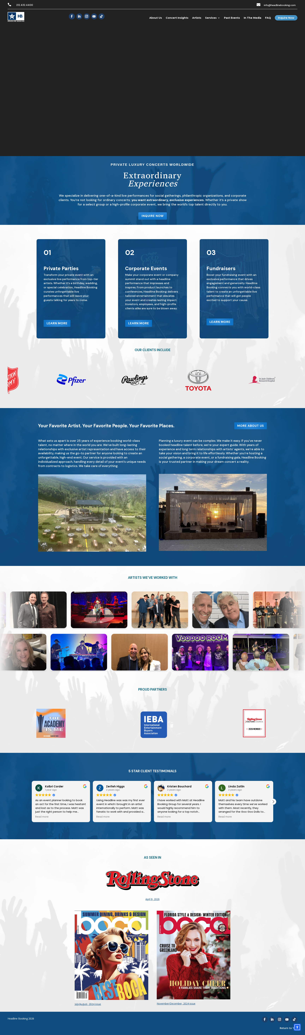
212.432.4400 (24, 5)
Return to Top (288, 1028)
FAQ (268, 18)
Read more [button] (42, 816)
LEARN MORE (57, 323)
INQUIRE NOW (153, 216)
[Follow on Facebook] (72, 16)
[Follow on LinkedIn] (79, 16)
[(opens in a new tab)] (152, 907)
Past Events (232, 18)
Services (211, 18)
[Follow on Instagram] (87, 16)
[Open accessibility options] (297, 1027)
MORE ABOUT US (250, 426)
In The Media (252, 18)
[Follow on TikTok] (101, 16)
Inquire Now (286, 17)
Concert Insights (177, 18)
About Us (155, 18)
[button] (273, 801)
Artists (196, 18)
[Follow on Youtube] (94, 16)
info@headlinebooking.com (280, 5)
